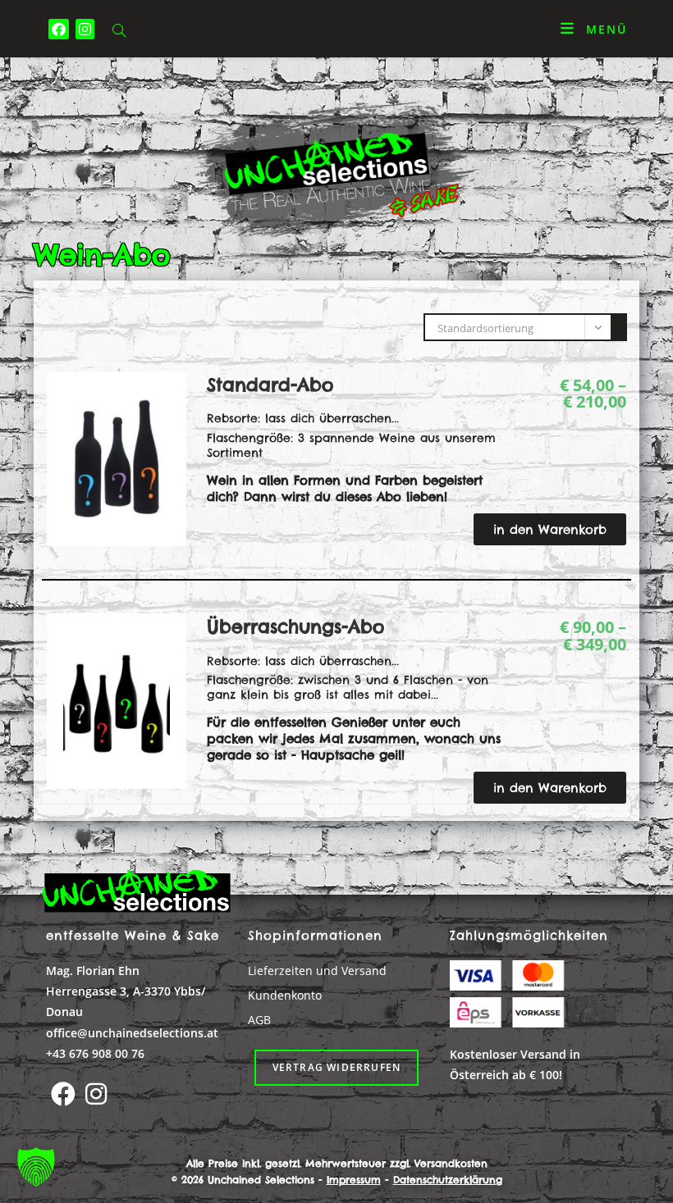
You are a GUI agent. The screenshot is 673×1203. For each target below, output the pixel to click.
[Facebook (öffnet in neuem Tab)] (58, 29)
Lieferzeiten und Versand (317, 970)
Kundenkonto (285, 995)
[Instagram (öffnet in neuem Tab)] (85, 29)
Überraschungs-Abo (295, 626)
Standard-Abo (270, 384)
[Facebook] (63, 1094)
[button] (36, 1167)
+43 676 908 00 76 (95, 1053)
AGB (259, 1020)
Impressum (354, 1179)
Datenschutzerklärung (447, 1179)
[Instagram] (96, 1094)
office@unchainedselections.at (132, 1033)
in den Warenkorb (550, 529)
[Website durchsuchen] (119, 31)
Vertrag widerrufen (336, 1067)
